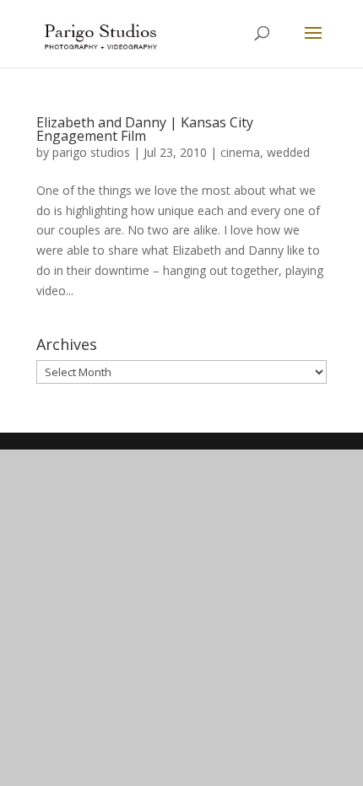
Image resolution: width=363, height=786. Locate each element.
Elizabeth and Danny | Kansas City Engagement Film (144, 129)
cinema (240, 152)
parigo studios (91, 152)
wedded (288, 152)
